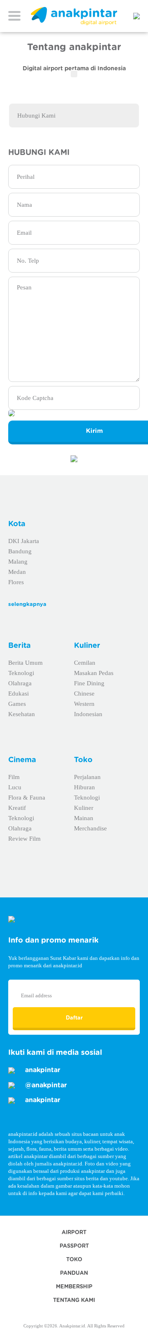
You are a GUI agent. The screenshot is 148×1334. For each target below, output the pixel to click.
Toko (83, 760)
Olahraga (20, 683)
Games (17, 704)
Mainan (83, 818)
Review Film (24, 838)
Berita (19, 646)
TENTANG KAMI (74, 1300)
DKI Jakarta (23, 541)
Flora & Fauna (26, 797)
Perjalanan (87, 777)
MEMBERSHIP (74, 1287)
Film (14, 777)
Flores (16, 582)
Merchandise (90, 828)
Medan (17, 572)
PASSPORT (74, 1246)
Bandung (20, 551)
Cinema (22, 760)
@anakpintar (45, 1085)
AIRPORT (74, 1232)
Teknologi (21, 673)
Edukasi (18, 693)
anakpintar (41, 1070)
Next (142, 90)
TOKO (74, 1259)
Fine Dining (89, 683)
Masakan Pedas (93, 673)
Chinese (84, 693)
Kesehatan (21, 714)
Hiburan (84, 787)
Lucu (14, 787)
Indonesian (88, 714)
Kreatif (17, 808)
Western (84, 704)
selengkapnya (27, 604)
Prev (6, 90)
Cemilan (84, 662)
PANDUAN (74, 1273)
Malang (18, 561)
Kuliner (87, 646)
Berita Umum (25, 662)
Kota (16, 524)
